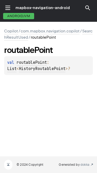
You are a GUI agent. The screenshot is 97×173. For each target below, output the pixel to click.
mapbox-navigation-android (43, 7)
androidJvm (18, 16)
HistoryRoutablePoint (42, 68)
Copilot (11, 31)
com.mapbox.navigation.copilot (50, 31)
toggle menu (7, 7)
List (12, 68)
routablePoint (32, 62)
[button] (88, 8)
